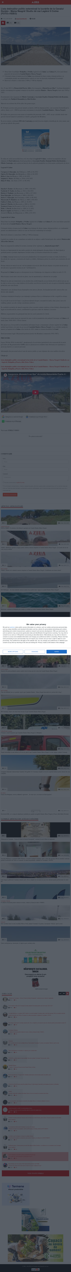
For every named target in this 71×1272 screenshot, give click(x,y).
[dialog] (35, 636)
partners (12, 627)
